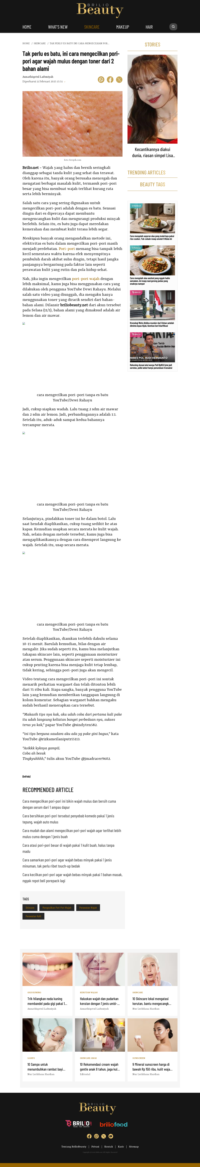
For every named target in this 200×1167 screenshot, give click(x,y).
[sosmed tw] (103, 1137)
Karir (121, 1146)
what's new (58, 27)
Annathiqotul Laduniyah (37, 76)
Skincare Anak (88, 1058)
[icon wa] (101, 80)
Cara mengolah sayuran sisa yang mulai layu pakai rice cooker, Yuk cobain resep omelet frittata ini (152, 237)
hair (149, 27)
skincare (92, 27)
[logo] (78, 1124)
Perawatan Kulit (33, 916)
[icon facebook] (110, 80)
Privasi (95, 1146)
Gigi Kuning (34, 992)
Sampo (31, 1058)
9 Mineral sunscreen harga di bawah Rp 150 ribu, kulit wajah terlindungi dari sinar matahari (152, 1069)
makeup (122, 27)
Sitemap (134, 1146)
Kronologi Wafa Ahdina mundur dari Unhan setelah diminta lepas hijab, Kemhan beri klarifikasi (152, 324)
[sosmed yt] (110, 1137)
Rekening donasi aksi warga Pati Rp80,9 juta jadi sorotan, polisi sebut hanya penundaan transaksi (151, 366)
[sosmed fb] (89, 1137)
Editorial (85, 1074)
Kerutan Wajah (89, 992)
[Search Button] (173, 26)
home (26, 27)
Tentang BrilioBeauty (73, 1146)
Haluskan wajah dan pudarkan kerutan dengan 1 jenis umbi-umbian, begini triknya (99, 1003)
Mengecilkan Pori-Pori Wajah (56, 907)
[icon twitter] (119, 80)
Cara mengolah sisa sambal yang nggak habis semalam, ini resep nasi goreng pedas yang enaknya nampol (150, 281)
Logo (100, 10)
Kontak (108, 1146)
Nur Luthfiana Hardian (145, 1009)
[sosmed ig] (96, 1137)
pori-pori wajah (86, 279)
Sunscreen (138, 1058)
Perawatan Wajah (88, 907)
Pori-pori (67, 249)
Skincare (30, 907)
